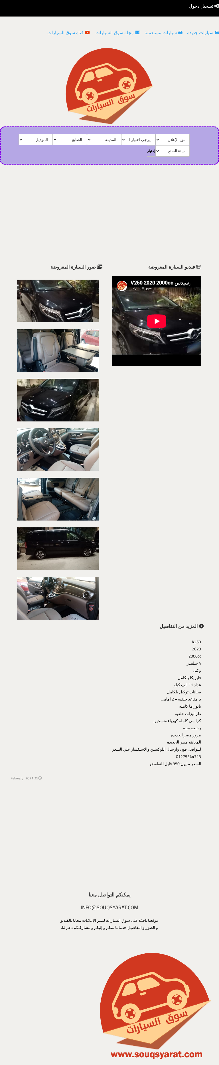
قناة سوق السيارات (66, 32)
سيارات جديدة (200, 32)
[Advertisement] (109, 837)
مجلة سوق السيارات (114, 32)
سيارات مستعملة (160, 32)
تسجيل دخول (201, 6)
